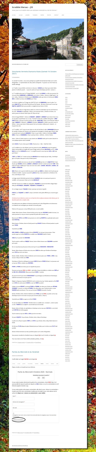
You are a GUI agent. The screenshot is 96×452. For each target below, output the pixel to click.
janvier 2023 (68, 238)
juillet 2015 (67, 333)
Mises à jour (20, 432)
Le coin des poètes (69, 113)
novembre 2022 (68, 241)
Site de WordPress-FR (70, 160)
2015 (66, 99)
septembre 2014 (69, 351)
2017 (66, 102)
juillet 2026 (67, 169)
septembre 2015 (69, 332)
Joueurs (27, 15)
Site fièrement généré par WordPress (20, 445)
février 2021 (68, 277)
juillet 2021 (67, 270)
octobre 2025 (68, 184)
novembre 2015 (68, 328)
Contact (56, 15)
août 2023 (67, 225)
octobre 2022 (68, 243)
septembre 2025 (69, 185)
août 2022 (67, 247)
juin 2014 (67, 355)
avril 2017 (67, 301)
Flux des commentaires (70, 158)
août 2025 (67, 187)
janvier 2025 (68, 200)
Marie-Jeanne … (75, 135)
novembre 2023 (68, 220)
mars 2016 (67, 321)
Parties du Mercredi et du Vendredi (25, 352)
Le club (20, 15)
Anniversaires (68, 104)
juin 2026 (67, 171)
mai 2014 (67, 357)
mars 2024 (67, 214)
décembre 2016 (68, 308)
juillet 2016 (67, 315)
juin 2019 (67, 283)
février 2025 (68, 198)
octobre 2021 (68, 265)
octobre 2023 (68, 222)
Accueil (14, 15)
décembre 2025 (68, 180)
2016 (66, 101)
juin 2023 (67, 229)
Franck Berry (38, 342)
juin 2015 (67, 335)
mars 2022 (67, 256)
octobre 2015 (68, 330)
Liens (63, 15)
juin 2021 (67, 272)
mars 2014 (67, 360)
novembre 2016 (68, 310)
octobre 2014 (68, 350)
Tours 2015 (67, 122)
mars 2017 (67, 303)
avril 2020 (67, 281)
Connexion (67, 155)
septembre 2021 (69, 267)
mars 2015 (67, 341)
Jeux (66, 110)
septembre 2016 (69, 314)
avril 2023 (67, 232)
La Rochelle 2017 (69, 111)
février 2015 (68, 342)
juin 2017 (67, 297)
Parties (42, 15)
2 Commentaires (15, 77)
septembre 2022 (69, 245)
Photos (49, 15)
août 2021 (67, 268)
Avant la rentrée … (75, 139)
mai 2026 (67, 173)
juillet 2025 (67, 189)
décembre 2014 (68, 346)
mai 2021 (67, 274)
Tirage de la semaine (70, 120)
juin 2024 (67, 209)
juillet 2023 (67, 227)
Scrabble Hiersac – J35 (22, 7)
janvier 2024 (68, 218)
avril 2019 (67, 285)
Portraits (67, 119)
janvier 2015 (68, 344)
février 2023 (68, 236)
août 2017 (67, 294)
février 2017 (68, 305)
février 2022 (68, 258)
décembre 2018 (68, 286)
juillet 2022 (67, 249)
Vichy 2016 (67, 126)
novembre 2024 (68, 203)
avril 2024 (67, 213)
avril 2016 (67, 319)
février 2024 (68, 216)
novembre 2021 (68, 263)
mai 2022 (67, 252)
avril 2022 (67, 254)
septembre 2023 (69, 223)
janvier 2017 (68, 306)
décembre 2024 (68, 202)
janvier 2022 (68, 259)
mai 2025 (67, 193)
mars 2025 (67, 196)
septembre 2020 (69, 279)
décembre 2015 (68, 326)
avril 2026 (67, 175)
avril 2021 (67, 276)
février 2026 (68, 176)
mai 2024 (67, 211)
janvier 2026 (68, 178)
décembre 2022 (68, 240)
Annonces (67, 106)
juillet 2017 (67, 296)
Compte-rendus (21, 342)
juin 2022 (67, 250)
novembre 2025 (68, 182)
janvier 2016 (68, 324)
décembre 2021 (68, 261)
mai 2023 (67, 231)
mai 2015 (67, 337)
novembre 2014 (68, 348)
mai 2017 (67, 299)
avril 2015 (67, 339)
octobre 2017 (68, 290)
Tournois (35, 15)
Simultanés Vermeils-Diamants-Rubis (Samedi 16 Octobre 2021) (34, 72)
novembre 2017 (68, 288)
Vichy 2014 (67, 124)
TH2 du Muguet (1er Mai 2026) (72, 88)
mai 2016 (67, 317)
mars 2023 (67, 234)
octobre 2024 (68, 205)
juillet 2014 (67, 353)
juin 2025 (67, 191)
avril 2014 (67, 359)
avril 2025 (67, 194)
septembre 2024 (69, 207)
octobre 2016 (68, 312)
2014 (66, 97)
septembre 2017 (69, 292)
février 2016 (68, 323)
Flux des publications (70, 157)
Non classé (67, 117)
